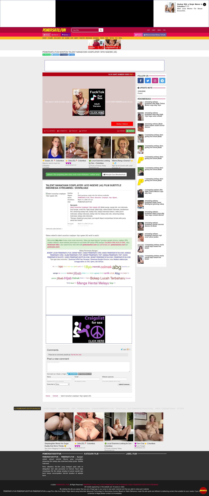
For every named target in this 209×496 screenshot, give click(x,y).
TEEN (106, 38)
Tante (68, 283)
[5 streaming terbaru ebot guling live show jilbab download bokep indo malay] (141, 138)
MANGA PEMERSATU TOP (112, 255)
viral (112, 273)
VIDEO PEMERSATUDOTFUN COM (77, 257)
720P (148, 30)
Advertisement (63, 408)
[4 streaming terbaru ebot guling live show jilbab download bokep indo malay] (141, 149)
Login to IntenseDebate (72, 374)
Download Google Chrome (100, 259)
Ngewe (115, 197)
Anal (72, 283)
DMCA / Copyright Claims (165, 408)
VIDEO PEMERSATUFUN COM (113, 253)
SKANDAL (96, 38)
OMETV (76, 38)
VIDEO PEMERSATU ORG (92, 253)
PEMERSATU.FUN (83, 197)
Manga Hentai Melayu (93, 283)
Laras (125, 273)
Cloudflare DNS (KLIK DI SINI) (115, 242)
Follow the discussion (129, 349)
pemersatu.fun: (105, 245)
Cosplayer (105, 197)
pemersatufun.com (90, 245)
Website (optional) (108, 377)
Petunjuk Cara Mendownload (115, 174)
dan (59, 273)
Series (66, 35)
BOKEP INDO (77, 253)
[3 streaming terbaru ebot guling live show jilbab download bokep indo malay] (141, 160)
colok (56, 266)
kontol (79, 266)
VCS (116, 38)
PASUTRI (82, 38)
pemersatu (63, 273)
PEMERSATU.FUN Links (91, 484)
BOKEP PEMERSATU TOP (92, 255)
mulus (92, 273)
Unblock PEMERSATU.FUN (103, 408)
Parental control (83, 408)
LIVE (71, 38)
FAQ (164, 30)
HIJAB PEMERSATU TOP (73, 255)
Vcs (111, 283)
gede (75, 266)
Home (47, 35)
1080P (153, 30)
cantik (106, 273)
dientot (65, 266)
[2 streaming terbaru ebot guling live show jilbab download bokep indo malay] (141, 171)
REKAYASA (89, 38)
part (128, 266)
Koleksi (82, 278)
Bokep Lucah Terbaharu (107, 278)
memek (96, 266)
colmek (106, 266)
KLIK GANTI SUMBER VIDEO (121, 74)
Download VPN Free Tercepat (79, 259)
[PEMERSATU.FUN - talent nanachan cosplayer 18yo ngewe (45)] (54, 30)
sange (55, 273)
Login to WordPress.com (85, 374)
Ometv (128, 278)
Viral (114, 282)
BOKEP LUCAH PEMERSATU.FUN (59, 253)
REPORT (84, 131)
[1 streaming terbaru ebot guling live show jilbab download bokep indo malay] (141, 182)
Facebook (64, 54)
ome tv (53, 278)
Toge (128, 273)
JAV (63, 38)
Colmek (75, 278)
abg (116, 266)
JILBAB (67, 38)
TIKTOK (111, 38)
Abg (117, 273)
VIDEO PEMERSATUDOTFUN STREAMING (143, 484)
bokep (84, 273)
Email (76, 377)
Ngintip (88, 278)
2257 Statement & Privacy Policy (140, 408)
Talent (92, 197)
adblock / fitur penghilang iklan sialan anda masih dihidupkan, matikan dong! (73, 174)
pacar (87, 273)
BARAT (44, 38)
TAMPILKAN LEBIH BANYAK (53, 229)
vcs (53, 266)
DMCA (159, 30)
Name (49, 377)
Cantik (75, 282)
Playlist (139, 35)
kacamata (124, 266)
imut (82, 266)
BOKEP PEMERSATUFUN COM (102, 257)
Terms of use (121, 408)
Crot (85, 278)
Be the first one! (76, 355)
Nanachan (98, 197)
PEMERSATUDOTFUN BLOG (28, 408)
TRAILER (74, 131)
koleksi (70, 273)
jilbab (77, 273)
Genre (56, 35)
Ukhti (121, 273)
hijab (60, 266)
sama (72, 266)
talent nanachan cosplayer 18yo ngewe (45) (85, 207)
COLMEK (50, 38)
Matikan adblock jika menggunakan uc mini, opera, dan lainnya (101, 260)
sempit (101, 273)
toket (68, 266)
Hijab (68, 278)
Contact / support (49, 408)
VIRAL (120, 38)
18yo (110, 197)
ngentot (96, 273)
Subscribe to (51, 384)
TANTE (102, 38)
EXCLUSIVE (57, 38)
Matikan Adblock (122, 124)
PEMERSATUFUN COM (122, 257)
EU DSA (180, 408)
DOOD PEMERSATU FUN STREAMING (114, 484)
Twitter (72, 54)
